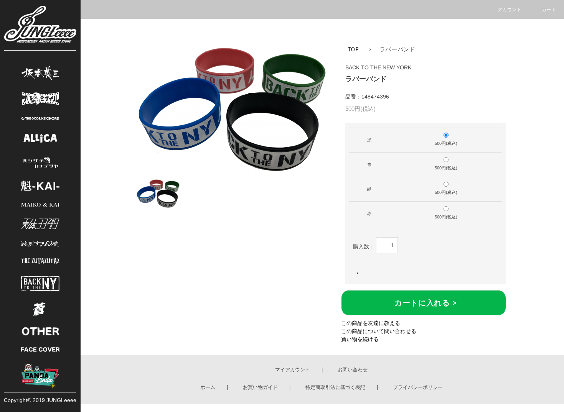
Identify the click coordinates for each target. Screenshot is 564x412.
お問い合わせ (353, 370)
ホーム (207, 387)
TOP (353, 49)
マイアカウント (292, 370)
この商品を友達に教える (370, 323)
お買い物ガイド (260, 387)
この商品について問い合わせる (378, 331)
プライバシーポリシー (418, 387)
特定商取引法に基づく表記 (335, 387)
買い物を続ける (360, 339)
